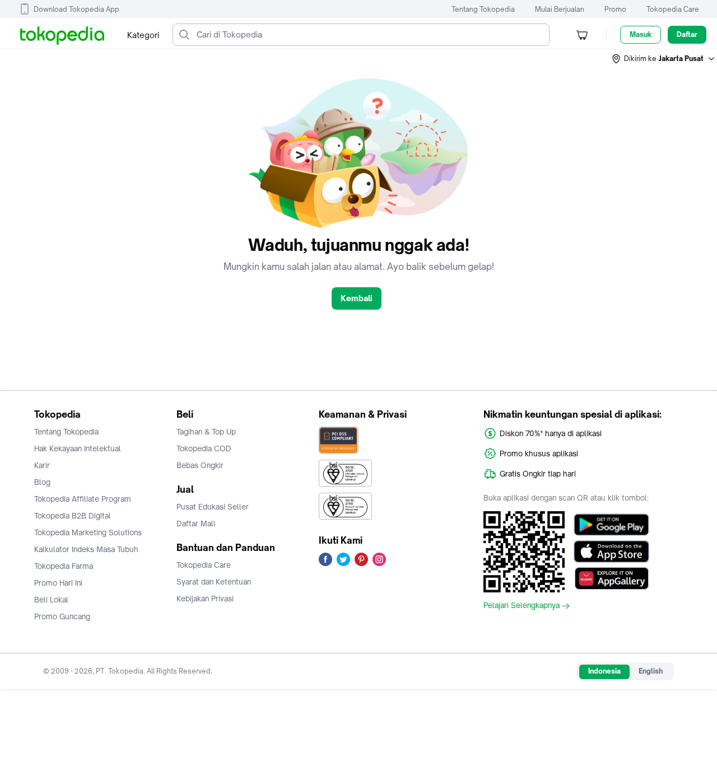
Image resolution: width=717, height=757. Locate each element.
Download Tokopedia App (76, 9)
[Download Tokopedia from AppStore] (611, 551)
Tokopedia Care (672, 9)
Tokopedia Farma (63, 566)
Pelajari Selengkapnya (521, 605)
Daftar (687, 34)
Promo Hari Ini (58, 582)
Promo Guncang (62, 616)
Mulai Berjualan (559, 9)
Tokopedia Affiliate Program (82, 498)
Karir (42, 465)
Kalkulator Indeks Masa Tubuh (86, 549)
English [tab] (651, 671)
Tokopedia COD (203, 448)
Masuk (640, 34)
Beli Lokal (51, 599)
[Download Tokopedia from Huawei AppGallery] (611, 578)
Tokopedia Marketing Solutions (88, 532)
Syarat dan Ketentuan (213, 581)
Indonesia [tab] (604, 671)
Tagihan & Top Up (206, 431)
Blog (42, 482)
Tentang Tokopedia (483, 9)
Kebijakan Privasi (205, 598)
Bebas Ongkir (200, 465)
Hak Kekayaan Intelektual (77, 448)
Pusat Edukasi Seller (212, 506)
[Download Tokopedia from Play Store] (611, 524)
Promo (615, 9)
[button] (664, 58)
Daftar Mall (196, 523)
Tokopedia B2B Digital (72, 515)
